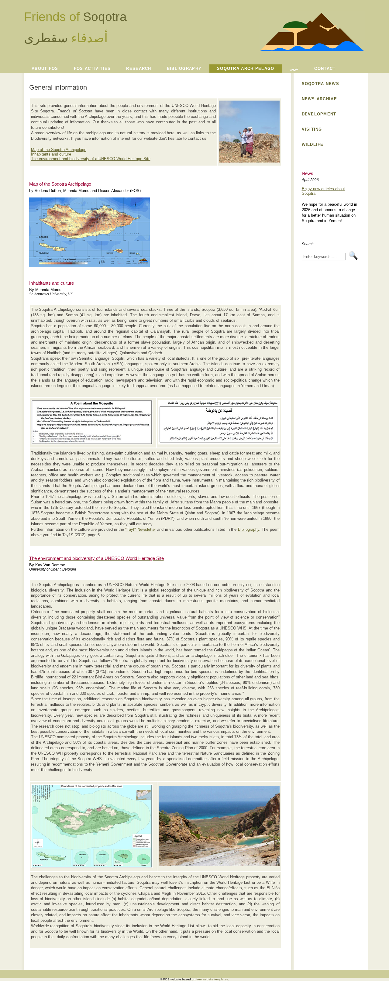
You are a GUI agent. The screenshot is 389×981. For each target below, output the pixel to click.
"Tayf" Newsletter (140, 529)
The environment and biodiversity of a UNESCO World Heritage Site (90, 158)
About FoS (45, 68)
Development (319, 114)
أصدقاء (66, 38)
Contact (325, 68)
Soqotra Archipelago (245, 68)
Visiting (312, 129)
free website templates (212, 979)
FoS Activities (92, 68)
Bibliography (184, 68)
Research (138, 68)
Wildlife (313, 144)
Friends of (75, 17)
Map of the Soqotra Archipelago (58, 149)
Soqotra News (320, 83)
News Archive (319, 99)
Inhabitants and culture (51, 154)
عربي (294, 68)
